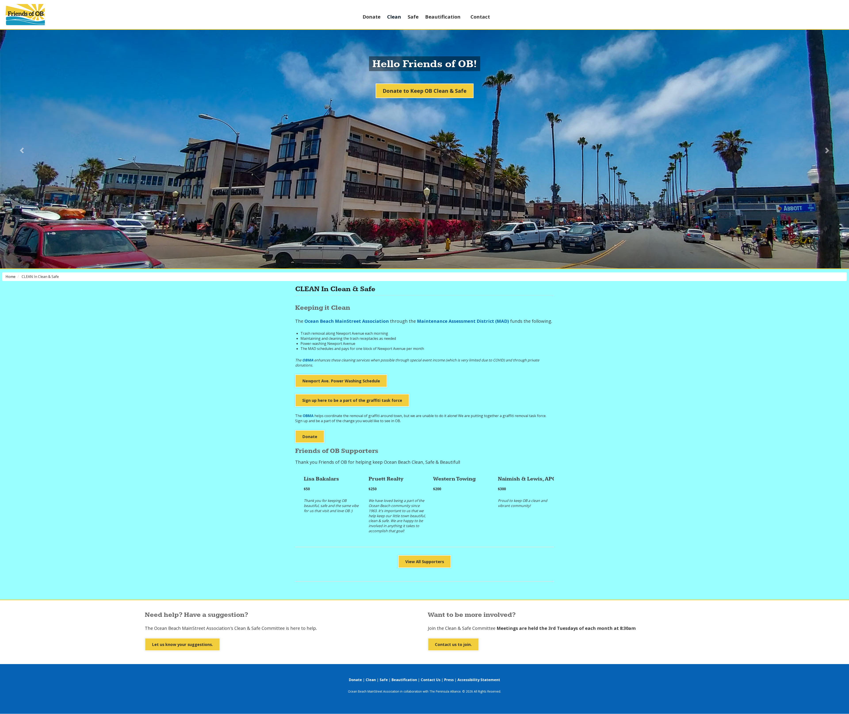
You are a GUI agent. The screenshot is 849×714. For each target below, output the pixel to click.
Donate (372, 16)
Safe (413, 16)
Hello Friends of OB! (424, 64)
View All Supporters (424, 561)
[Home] (32, 14)
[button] (21, 149)
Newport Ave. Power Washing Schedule (341, 381)
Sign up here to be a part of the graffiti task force (352, 400)
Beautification (443, 16)
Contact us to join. (453, 644)
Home (10, 276)
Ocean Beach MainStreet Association (346, 321)
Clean (394, 16)
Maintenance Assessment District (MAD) (463, 321)
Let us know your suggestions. (182, 644)
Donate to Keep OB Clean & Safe (425, 90)
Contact (480, 16)
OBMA (307, 360)
